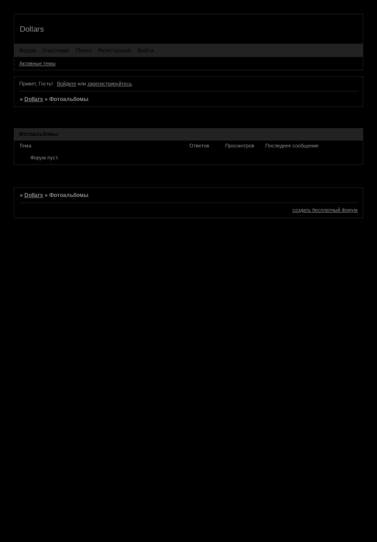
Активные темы (37, 63)
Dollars (33, 99)
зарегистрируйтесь (109, 83)
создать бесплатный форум (325, 210)
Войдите (66, 83)
